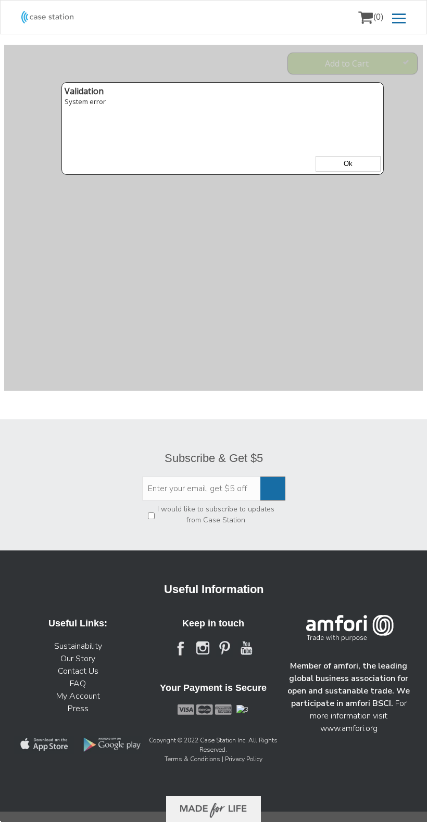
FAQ (78, 683)
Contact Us (78, 671)
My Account (78, 696)
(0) (378, 16)
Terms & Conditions (193, 759)
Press (78, 708)
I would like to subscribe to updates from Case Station (215, 514)
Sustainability (78, 646)
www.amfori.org (349, 728)
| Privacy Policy (242, 759)
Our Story (77, 658)
